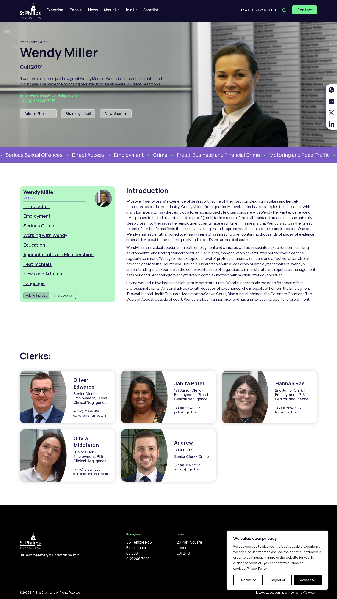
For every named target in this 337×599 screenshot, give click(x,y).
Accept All (307, 580)
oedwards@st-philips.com (89, 416)
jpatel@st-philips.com (188, 412)
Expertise (55, 9)
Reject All (278, 580)
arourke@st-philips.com (189, 469)
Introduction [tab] (36, 206)
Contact (305, 10)
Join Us (131, 9)
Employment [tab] (36, 216)
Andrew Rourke (183, 446)
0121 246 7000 (137, 558)
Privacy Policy (257, 568)
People (76, 9)
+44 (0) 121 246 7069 (187, 408)
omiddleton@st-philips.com (90, 474)
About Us (111, 9)
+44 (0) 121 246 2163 (187, 465)
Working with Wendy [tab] (45, 235)
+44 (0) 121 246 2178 (86, 411)
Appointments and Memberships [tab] (58, 254)
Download (114, 113)
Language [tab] (34, 283)
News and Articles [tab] (42, 274)
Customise (248, 580)
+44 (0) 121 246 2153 (288, 408)
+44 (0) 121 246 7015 (37, 100)
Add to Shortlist (38, 113)
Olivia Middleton (86, 442)
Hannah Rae (290, 383)
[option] (119, 155)
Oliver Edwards (83, 383)
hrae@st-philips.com (288, 412)
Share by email (78, 113)
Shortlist (150, 9)
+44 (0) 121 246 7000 (258, 10)
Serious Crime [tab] (38, 226)
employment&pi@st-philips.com (48, 95)
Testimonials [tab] (37, 264)
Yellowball (310, 592)
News (93, 9)
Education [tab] (34, 245)
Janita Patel (189, 383)
